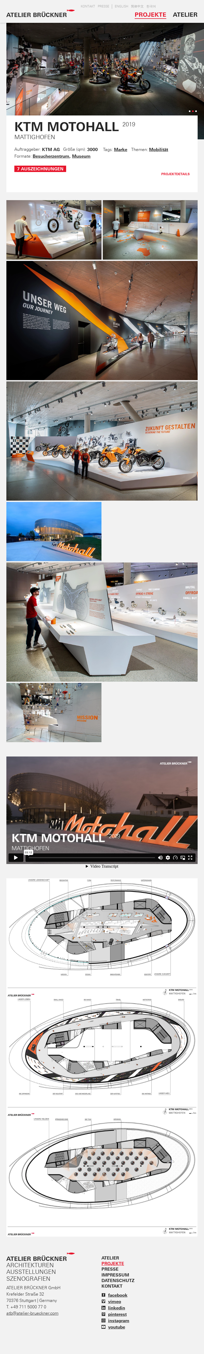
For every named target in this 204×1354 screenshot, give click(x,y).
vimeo (114, 1301)
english (121, 6)
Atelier (185, 14)
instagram (118, 1320)
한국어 (151, 6)
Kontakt (88, 6)
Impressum (115, 1275)
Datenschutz (117, 1280)
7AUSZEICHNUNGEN (40, 168)
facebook (118, 1295)
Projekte (150, 14)
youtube (116, 1327)
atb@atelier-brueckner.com (32, 1313)
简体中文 (137, 6)
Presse (103, 6)
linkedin (116, 1307)
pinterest (117, 1314)
